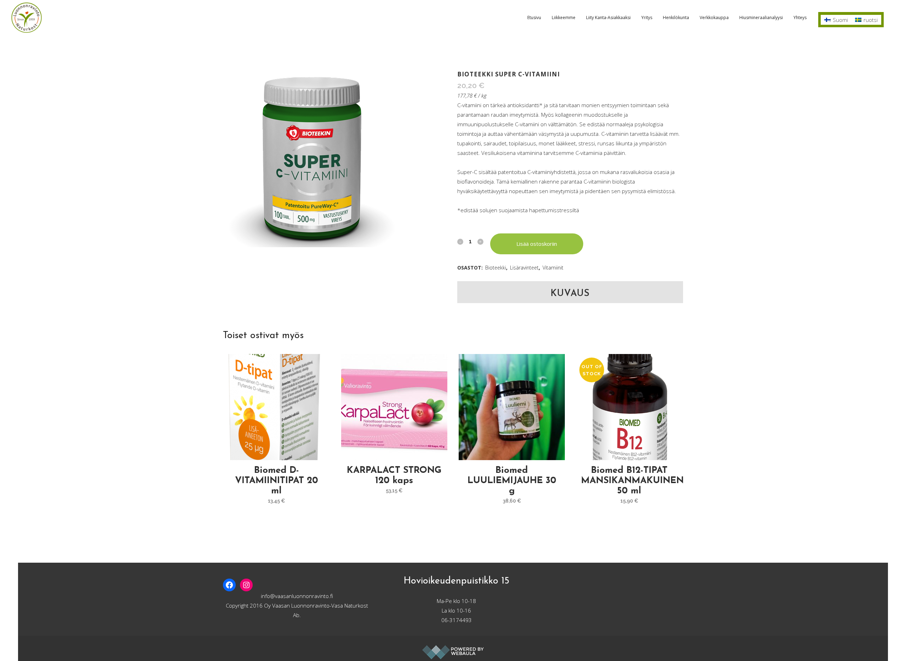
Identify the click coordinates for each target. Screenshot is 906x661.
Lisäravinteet (524, 267)
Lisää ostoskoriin (536, 243)
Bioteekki (495, 267)
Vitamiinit (553, 267)
